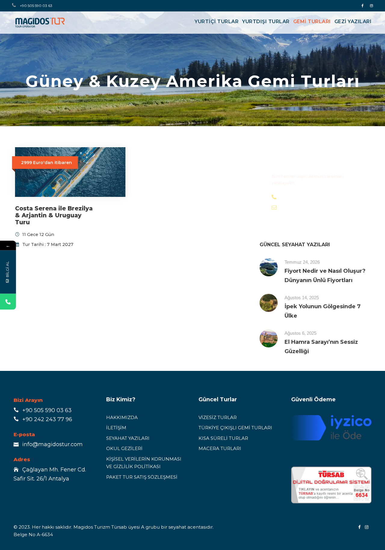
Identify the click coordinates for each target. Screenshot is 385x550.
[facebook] (363, 5)
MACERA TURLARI (220, 448)
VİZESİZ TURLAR (218, 417)
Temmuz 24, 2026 (302, 262)
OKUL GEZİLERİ (124, 448)
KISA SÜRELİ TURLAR (223, 438)
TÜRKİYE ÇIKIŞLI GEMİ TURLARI (235, 427)
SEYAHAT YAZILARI (127, 438)
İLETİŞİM (116, 427)
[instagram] (371, 5)
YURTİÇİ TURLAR (217, 21)
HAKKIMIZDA (122, 417)
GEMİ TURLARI (312, 21)
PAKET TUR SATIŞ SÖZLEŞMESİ (141, 477)
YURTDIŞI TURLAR (266, 21)
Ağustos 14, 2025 (302, 297)
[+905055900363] (8, 301)
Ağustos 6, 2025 (300, 333)
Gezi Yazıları (353, 21)
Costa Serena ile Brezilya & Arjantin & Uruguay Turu (54, 215)
